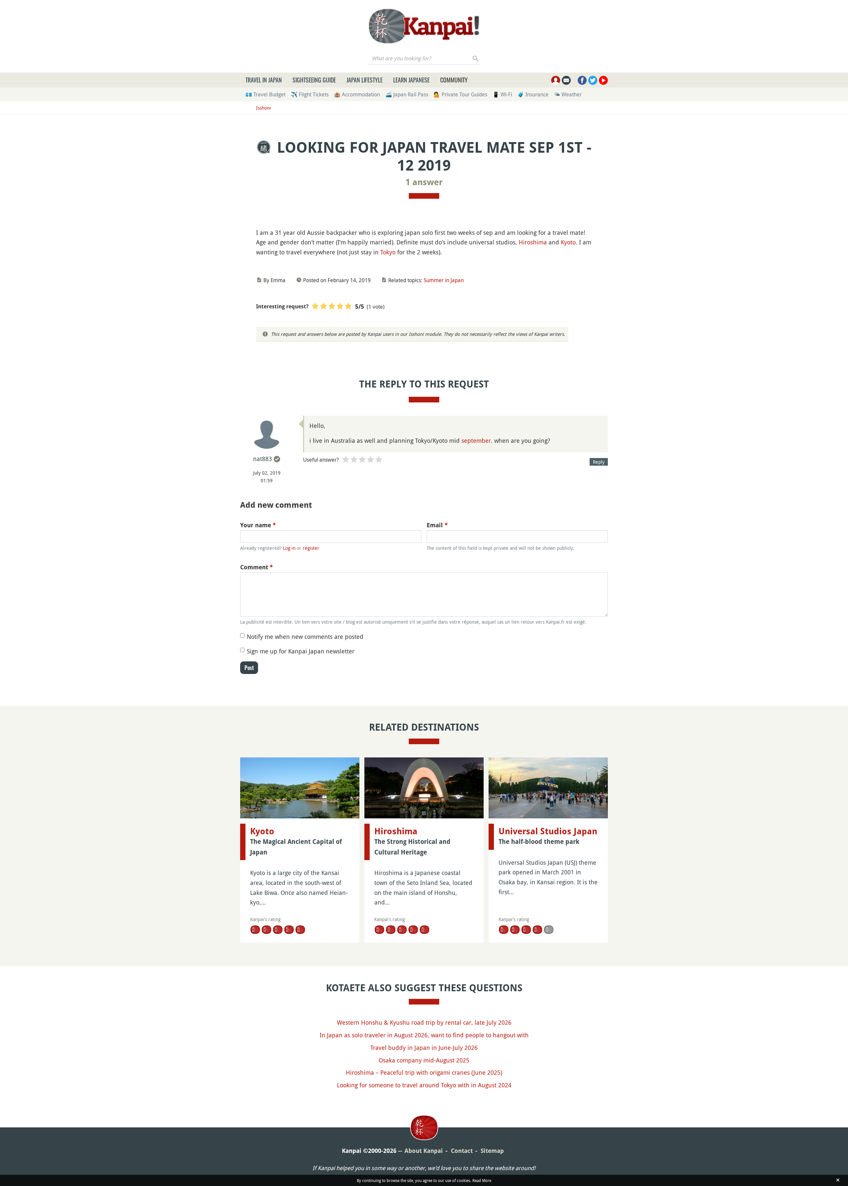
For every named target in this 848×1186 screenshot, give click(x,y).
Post (249, 668)
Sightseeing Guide (314, 80)
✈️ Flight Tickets (310, 94)
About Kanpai (423, 1150)
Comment (256, 567)
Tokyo (388, 252)
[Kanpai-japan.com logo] (424, 26)
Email (437, 525)
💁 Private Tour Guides (460, 94)
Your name (258, 525)
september (476, 440)
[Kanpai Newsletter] (566, 80)
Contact (462, 1150)
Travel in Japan (263, 80)
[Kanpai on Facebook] (582, 80)
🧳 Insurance (533, 94)
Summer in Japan (444, 280)
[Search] (475, 58)
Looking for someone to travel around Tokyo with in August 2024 (424, 1085)
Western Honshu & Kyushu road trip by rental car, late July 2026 (424, 1022)
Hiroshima (533, 242)
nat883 (262, 459)
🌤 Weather (568, 94)
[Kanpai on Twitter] (592, 80)
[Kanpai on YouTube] (603, 80)
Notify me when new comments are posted (305, 637)
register (311, 548)
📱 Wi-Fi (502, 94)
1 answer (424, 182)
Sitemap (492, 1150)
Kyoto (568, 242)
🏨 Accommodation (357, 94)
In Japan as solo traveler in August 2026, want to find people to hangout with (424, 1035)
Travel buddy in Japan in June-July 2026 (424, 1048)
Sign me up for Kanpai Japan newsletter (300, 651)
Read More (481, 1180)
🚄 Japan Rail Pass (406, 94)
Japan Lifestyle (364, 80)
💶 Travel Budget (265, 94)
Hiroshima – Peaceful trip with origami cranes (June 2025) (424, 1072)
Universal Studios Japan (548, 831)
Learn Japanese (411, 80)
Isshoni (263, 108)
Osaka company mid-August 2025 (424, 1060)
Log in (289, 548)
